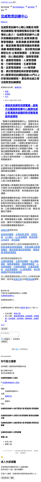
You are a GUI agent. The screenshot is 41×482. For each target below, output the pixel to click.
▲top (3, 325)
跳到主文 (4, 22)
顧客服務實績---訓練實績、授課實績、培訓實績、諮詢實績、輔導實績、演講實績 (22, 318)
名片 (6, 97)
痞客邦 (22, 308)
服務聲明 (23, 453)
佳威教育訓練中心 (14, 16)
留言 (27, 308)
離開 (12, 478)
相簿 (6, 91)
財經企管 (17, 313)
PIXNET (10, 451)
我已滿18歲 (5, 478)
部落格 (7, 94)
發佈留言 (4, 341)
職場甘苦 (18, 87)
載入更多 (4, 329)
